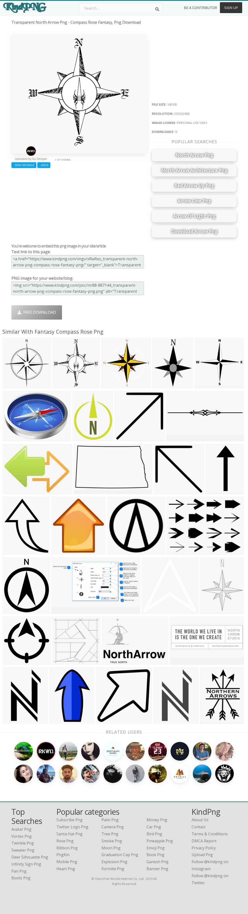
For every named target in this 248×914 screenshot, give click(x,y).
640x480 (116, 551)
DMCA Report (204, 841)
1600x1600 (13, 551)
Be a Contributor (200, 7)
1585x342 (176, 438)
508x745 (58, 721)
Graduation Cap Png (119, 854)
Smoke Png (111, 841)
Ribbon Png (67, 848)
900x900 (162, 721)
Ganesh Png (158, 861)
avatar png (21, 829)
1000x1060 (13, 385)
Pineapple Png (160, 841)
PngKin (63, 854)
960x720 (11, 438)
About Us (200, 819)
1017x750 (176, 551)
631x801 (161, 385)
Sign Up (231, 7)
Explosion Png (114, 861)
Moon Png (111, 848)
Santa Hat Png (69, 834)
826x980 (11, 611)
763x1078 (209, 721)
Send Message (23, 165)
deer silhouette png (29, 857)
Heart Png (65, 868)
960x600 (179, 662)
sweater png (22, 850)
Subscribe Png (69, 819)
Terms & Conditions (210, 834)
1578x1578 (13, 662)
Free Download (38, 312)
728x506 (110, 662)
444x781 (11, 721)
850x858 (110, 385)
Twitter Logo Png (72, 827)
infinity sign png (26, 864)
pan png (19, 871)
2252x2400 (63, 385)
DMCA (43, 165)
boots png (21, 878)
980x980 (104, 721)
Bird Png (154, 834)
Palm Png (110, 819)
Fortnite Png (112, 868)
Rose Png (65, 841)
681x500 (11, 491)
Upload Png (202, 854)
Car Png (154, 827)
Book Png (155, 854)
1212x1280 (61, 551)
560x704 (208, 611)
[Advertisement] (79, 204)
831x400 (60, 611)
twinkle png (22, 843)
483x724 (81, 438)
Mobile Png (66, 861)
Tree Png (109, 834)
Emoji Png (156, 848)
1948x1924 (205, 385)
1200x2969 (216, 491)
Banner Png (157, 868)
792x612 (82, 491)
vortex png (21, 836)
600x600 (150, 611)
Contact (199, 827)
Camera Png (112, 827)
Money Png (157, 819)
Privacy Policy (204, 848)
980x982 (123, 438)
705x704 (61, 662)
